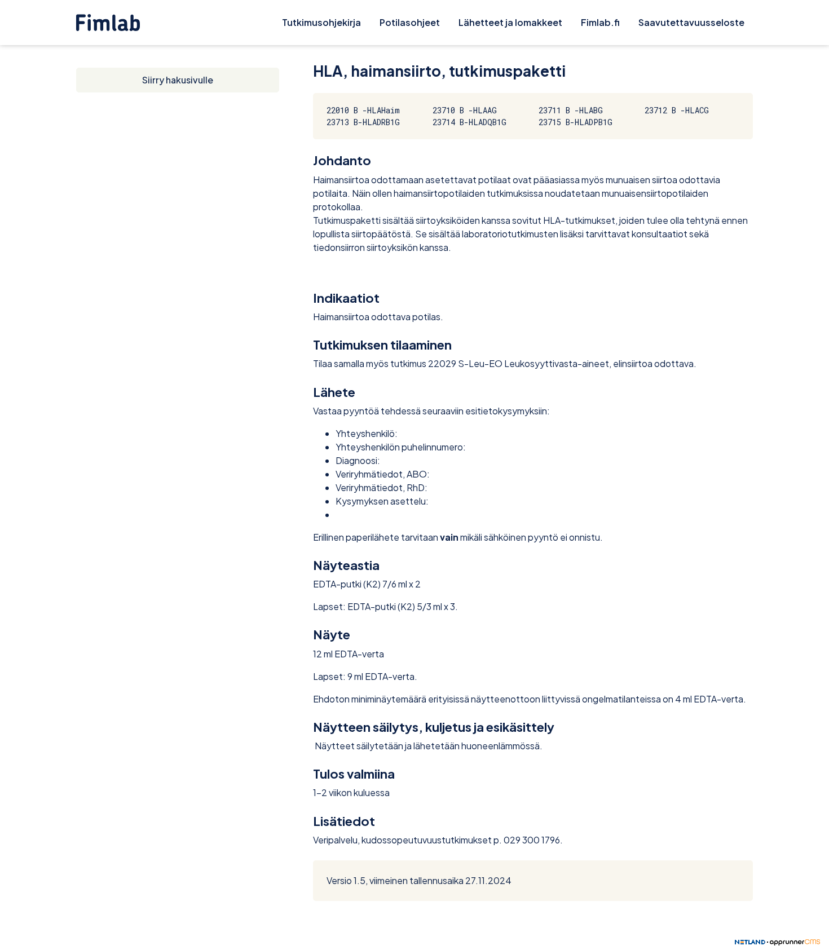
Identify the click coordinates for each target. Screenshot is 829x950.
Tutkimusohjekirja (321, 22)
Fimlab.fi (600, 22)
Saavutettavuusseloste (691, 22)
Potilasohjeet (410, 22)
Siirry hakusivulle (177, 80)
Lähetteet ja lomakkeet (510, 22)
